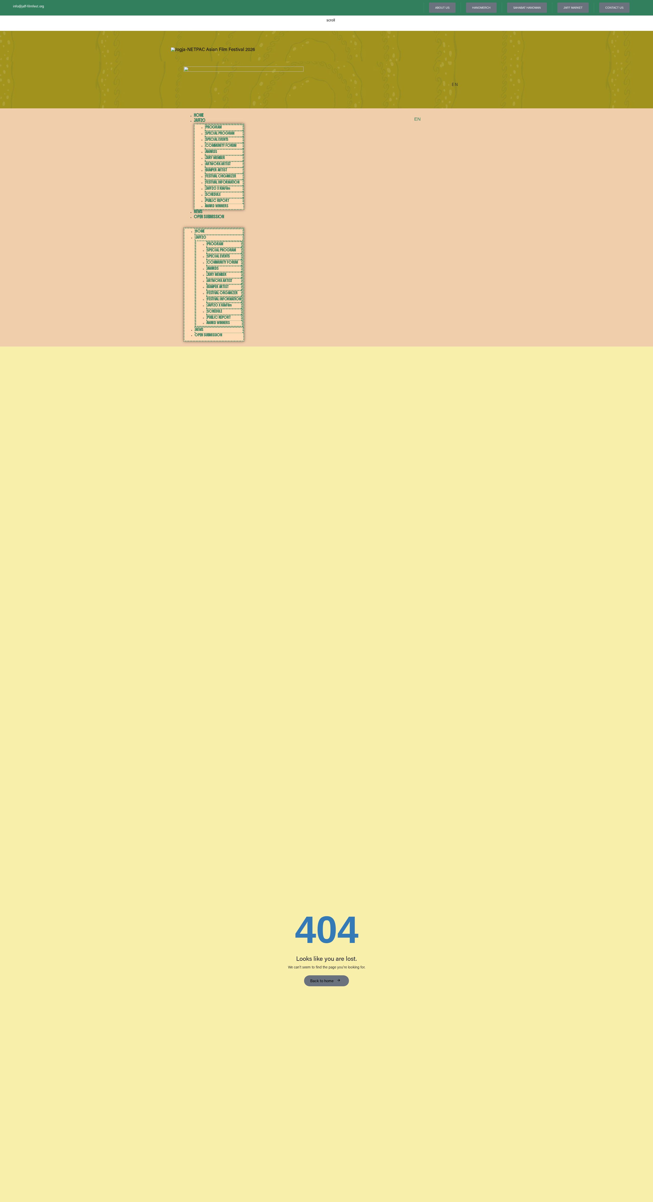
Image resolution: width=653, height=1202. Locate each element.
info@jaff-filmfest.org (28, 6)
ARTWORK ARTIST (218, 163)
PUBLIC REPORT (217, 200)
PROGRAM (214, 127)
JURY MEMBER (215, 157)
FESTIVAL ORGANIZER (221, 176)
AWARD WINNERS (216, 205)
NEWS (198, 211)
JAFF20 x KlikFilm (218, 188)
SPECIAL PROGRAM (220, 133)
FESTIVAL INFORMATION (223, 182)
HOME (199, 115)
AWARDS (211, 151)
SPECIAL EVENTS (217, 139)
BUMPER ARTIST (216, 170)
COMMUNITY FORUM (221, 145)
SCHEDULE (213, 194)
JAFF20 (199, 120)
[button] (455, 85)
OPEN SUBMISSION (209, 216)
